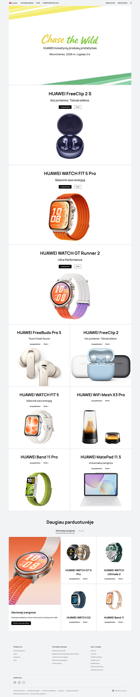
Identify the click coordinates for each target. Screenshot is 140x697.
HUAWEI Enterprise (96, 657)
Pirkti (78, 107)
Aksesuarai (17, 657)
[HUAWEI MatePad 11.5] (100, 480)
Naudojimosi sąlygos (33, 691)
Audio (15, 654)
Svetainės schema (19, 691)
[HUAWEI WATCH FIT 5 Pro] (70, 204)
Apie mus (93, 651)
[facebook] (15, 683)
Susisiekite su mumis (97, 670)
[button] (131, 3)
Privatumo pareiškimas (49, 691)
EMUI (15, 660)
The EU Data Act (57, 663)
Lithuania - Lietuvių (120, 691)
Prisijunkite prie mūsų (97, 667)
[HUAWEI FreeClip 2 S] (70, 125)
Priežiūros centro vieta (59, 651)
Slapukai (61, 691)
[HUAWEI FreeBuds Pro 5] (39, 355)
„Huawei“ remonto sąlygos (60, 657)
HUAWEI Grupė (95, 663)
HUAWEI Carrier (95, 660)
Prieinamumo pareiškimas (59, 660)
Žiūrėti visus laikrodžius (21, 623)
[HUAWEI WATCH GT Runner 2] (70, 284)
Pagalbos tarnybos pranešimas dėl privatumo (65, 654)
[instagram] (23, 683)
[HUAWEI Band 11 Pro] (39, 480)
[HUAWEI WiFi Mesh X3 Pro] (100, 417)
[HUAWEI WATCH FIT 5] (39, 417)
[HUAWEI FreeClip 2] (100, 355)
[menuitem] (31, 651)
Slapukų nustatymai (72, 691)
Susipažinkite (65, 107)
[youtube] (19, 683)
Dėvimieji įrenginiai (19, 651)
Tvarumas (93, 654)
